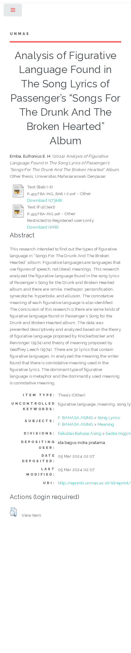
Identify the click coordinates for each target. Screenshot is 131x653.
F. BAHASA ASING (75, 417)
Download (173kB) (44, 200)
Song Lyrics (108, 417)
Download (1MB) (43, 227)
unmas (20, 34)
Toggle (13, 11)
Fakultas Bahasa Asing (79, 433)
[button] (13, 512)
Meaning (105, 424)
